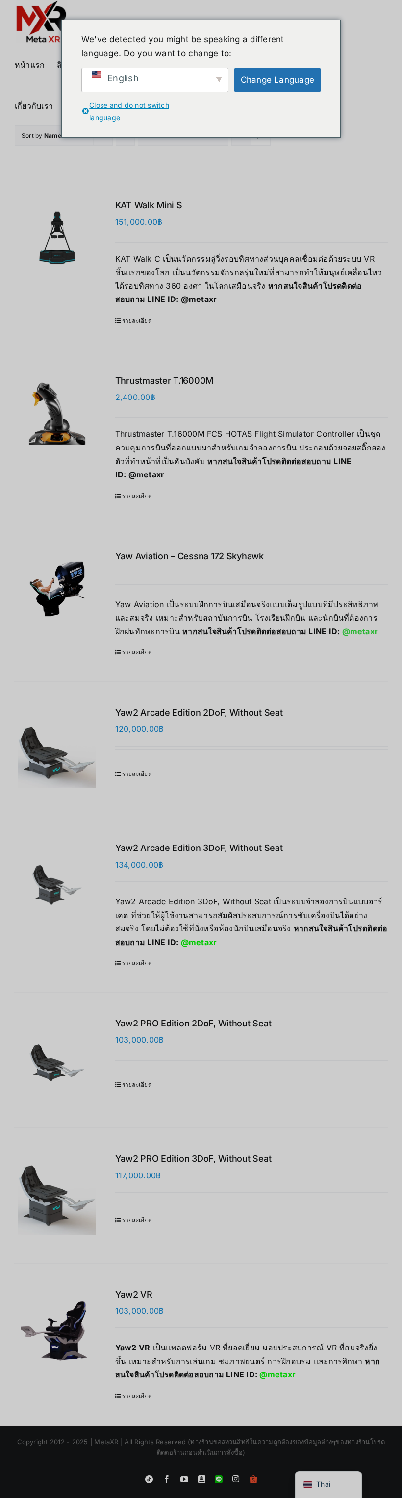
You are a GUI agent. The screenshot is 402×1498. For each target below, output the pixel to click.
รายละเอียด (137, 320)
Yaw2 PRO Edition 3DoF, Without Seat (193, 1158)
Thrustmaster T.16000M (164, 380)
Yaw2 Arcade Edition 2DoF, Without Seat (199, 712)
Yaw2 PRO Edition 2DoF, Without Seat (193, 1023)
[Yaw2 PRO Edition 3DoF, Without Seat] (57, 1195)
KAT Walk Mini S (148, 205)
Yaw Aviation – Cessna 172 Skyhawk (189, 556)
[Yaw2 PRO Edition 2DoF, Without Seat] (57, 1060)
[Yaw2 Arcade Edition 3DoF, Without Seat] (57, 884)
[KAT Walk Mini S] (57, 238)
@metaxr (199, 299)
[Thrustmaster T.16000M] (57, 413)
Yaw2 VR (133, 1294)
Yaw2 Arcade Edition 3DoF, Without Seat (199, 848)
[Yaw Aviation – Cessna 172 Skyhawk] (57, 589)
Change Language (278, 80)
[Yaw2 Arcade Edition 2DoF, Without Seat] (57, 749)
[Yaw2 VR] (57, 1327)
